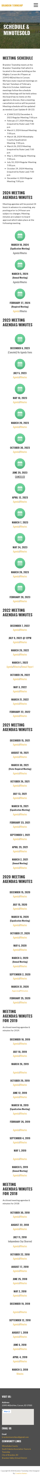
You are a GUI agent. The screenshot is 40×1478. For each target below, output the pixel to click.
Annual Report (27, 666)
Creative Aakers (21, 1473)
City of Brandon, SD (10, 1455)
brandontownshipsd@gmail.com (15, 1437)
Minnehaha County (10, 1446)
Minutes (23, 377)
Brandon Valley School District (14, 1458)
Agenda (16, 311)
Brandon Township (12, 5)
